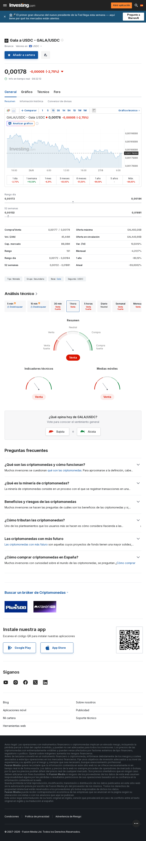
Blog (6, 702)
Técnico (43, 92)
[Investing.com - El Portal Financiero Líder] (22, 5)
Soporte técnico (86, 718)
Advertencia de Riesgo (68, 816)
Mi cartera (9, 718)
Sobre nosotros (86, 702)
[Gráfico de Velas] (8, 110)
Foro (57, 92)
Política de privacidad (37, 816)
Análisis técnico (19, 293)
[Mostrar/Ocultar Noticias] (94, 110)
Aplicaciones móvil (14, 710)
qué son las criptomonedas (65, 470)
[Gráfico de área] (14, 110)
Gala (59, 279)
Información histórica (31, 101)
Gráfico (27, 92)
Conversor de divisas (60, 101)
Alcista (92, 431)
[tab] (15, 306)
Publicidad (82, 710)
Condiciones (12, 816)
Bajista (60, 431)
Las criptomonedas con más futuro (26, 544)
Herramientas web (14, 725)
